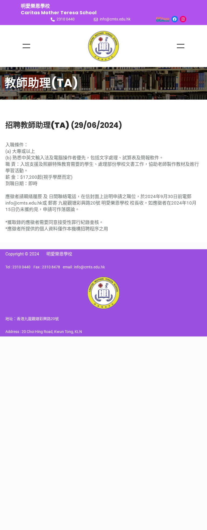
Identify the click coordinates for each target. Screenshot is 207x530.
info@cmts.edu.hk (115, 19)
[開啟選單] (26, 46)
